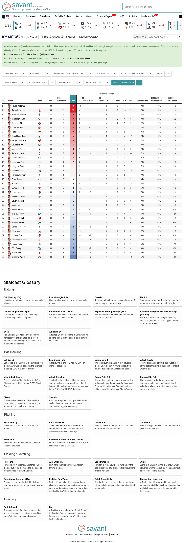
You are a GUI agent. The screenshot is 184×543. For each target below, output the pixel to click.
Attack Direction (57, 377)
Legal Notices (101, 534)
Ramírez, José (18, 153)
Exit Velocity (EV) (12, 297)
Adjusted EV (55, 331)
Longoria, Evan (18, 166)
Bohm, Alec (16, 253)
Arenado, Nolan (18, 110)
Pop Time (8, 461)
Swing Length (102, 359)
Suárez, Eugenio (18, 183)
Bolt (51, 507)
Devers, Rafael (18, 201)
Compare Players (104, 16)
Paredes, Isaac (18, 170)
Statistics (133, 16)
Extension (9, 439)
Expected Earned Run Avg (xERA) (66, 439)
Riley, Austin (17, 231)
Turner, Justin (17, 209)
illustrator (18, 16)
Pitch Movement (57, 422)
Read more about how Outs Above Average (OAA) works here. (29, 54)
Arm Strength (56, 461)
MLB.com (114, 534)
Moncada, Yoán (18, 149)
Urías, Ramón (17, 127)
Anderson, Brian (18, 196)
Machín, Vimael (18, 222)
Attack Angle (146, 359)
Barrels (98, 297)
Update (115, 82)
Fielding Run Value (58, 479)
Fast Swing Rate (57, 359)
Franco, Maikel (18, 218)
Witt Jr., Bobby (18, 214)
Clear (139, 82)
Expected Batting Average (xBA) (110, 311)
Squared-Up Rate (148, 377)
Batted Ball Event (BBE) (61, 311)
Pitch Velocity (10, 422)
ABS (122, 16)
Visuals (89, 16)
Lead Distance (102, 461)
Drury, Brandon (18, 179)
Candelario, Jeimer (19, 227)
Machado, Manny (19, 114)
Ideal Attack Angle (13, 377)
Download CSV (128, 82)
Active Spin (100, 422)
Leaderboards (149, 16)
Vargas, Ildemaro (19, 140)
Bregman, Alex (18, 123)
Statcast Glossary (22, 282)
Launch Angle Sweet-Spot (17, 311)
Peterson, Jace (18, 132)
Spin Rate (145, 422)
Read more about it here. (80, 58)
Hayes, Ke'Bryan (18, 106)
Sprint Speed (10, 507)
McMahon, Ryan (18, 119)
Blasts (7, 397)
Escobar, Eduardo (19, 240)
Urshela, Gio (17, 235)
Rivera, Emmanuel (19, 158)
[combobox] (152, 6)
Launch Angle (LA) (58, 297)
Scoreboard (45, 16)
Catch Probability (103, 479)
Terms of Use (71, 534)
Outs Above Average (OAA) (17, 479)
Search (78, 16)
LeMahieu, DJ (17, 145)
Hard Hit (144, 297)
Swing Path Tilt (102, 377)
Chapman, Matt (18, 162)
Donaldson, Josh (19, 136)
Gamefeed (31, 16)
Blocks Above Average (151, 479)
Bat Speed (9, 359)
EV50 (6, 331)
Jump (143, 461)
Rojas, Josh (17, 244)
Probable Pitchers (63, 16)
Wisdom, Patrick (18, 257)
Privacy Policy (86, 534)
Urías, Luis (16, 192)
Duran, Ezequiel (18, 188)
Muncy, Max (16, 205)
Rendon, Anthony (19, 175)
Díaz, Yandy (16, 248)
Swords (53, 397)
